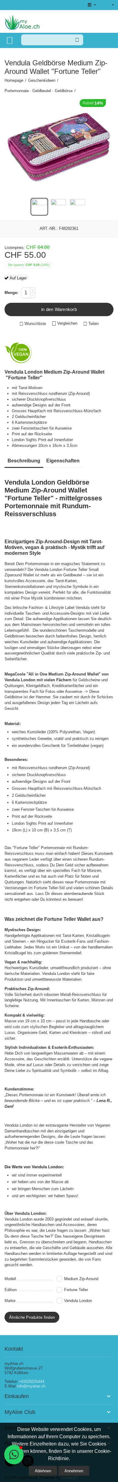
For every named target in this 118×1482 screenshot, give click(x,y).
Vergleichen (67, 323)
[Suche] (77, 40)
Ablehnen (43, 1471)
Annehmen (73, 1471)
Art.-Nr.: (48, 228)
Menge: (11, 292)
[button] (91, 324)
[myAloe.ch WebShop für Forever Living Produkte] (22, 21)
